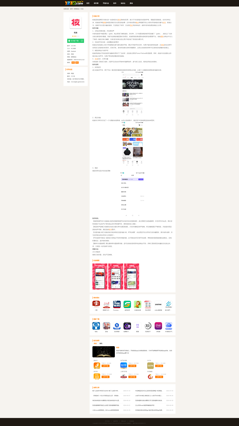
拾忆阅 (96, 371)
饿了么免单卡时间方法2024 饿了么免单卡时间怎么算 (106, 391)
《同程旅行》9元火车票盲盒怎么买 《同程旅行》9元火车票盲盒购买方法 (106, 395)
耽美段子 (148, 331)
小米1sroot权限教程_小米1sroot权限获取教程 (105, 410)
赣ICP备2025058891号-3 (139, 423)
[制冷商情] (148, 307)
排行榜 (96, 3)
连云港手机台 (168, 310)
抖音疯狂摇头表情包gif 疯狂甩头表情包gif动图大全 (149, 410)
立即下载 (105, 366)
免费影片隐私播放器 (127, 331)
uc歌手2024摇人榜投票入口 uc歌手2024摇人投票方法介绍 (149, 395)
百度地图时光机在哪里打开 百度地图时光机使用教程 (149, 400)
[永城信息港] (137, 307)
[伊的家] (158, 329)
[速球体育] (127, 307)
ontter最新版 (158, 310)
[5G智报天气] (168, 329)
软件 (114, 3)
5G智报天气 (168, 331)
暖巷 (137, 331)
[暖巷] (137, 329)
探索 (104, 22)
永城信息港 (137, 310)
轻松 (162, 45)
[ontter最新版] (158, 307)
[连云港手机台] (168, 307)
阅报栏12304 (106, 310)
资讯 (77, 62)
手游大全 (106, 3)
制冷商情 (148, 310)
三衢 (96, 310)
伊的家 (158, 331)
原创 (131, 3)
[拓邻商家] (117, 329)
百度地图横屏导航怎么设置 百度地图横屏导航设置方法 (106, 405)
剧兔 (106, 331)
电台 (137, 22)
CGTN (149, 360)
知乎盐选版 (123, 360)
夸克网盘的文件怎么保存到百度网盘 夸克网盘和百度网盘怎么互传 (149, 391)
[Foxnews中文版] (117, 307)
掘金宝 (96, 360)
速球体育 (127, 310)
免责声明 (115, 421)
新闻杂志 (76, 9)
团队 (162, 36)
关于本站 (107, 421)
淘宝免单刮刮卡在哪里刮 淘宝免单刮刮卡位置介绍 (106, 400)
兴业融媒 (149, 371)
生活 (164, 22)
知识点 (123, 3)
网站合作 (123, 421)
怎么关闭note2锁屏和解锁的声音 (144, 405)
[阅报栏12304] (106, 307)
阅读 (73, 62)
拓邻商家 (117, 331)
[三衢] (96, 307)
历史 (131, 25)
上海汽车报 (123, 371)
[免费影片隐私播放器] (127, 329)
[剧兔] (106, 329)
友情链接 (131, 421)
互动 (96, 59)
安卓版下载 (75, 41)
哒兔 (96, 331)
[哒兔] (96, 329)
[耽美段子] (148, 329)
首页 (87, 3)
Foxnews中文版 (117, 310)
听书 (110, 229)
